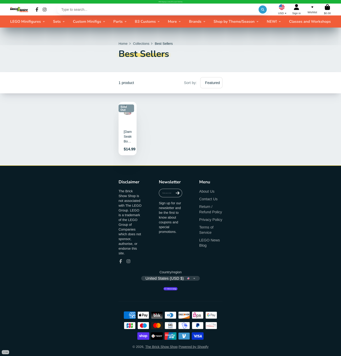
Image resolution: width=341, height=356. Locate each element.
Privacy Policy (210, 220)
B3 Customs (145, 21)
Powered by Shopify (194, 347)
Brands (195, 21)
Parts (118, 21)
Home (123, 43)
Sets (57, 21)
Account (296, 9)
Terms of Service (206, 230)
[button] (125, 107)
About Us (206, 191)
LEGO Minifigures (25, 21)
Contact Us (208, 199)
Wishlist (312, 9)
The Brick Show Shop (161, 347)
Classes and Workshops (310, 21)
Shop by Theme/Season (234, 21)
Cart (327, 9)
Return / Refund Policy (210, 209)
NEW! (272, 21)
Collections (141, 43)
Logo (19, 9)
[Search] (263, 9)
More (172, 21)
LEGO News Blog (209, 242)
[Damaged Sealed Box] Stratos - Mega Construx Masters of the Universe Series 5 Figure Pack (128, 128)
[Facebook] (37, 9)
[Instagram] (44, 9)
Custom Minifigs (87, 21)
